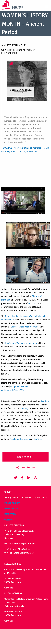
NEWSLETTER (11, 508)
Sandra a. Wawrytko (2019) (24, 151)
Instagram (25, 439)
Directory (23, 408)
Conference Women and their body (21, 343)
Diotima (45, 401)
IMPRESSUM (10, 514)
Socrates (32, 303)
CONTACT (9, 519)
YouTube (38, 439)
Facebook (14, 439)
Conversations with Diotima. (24, 326)
